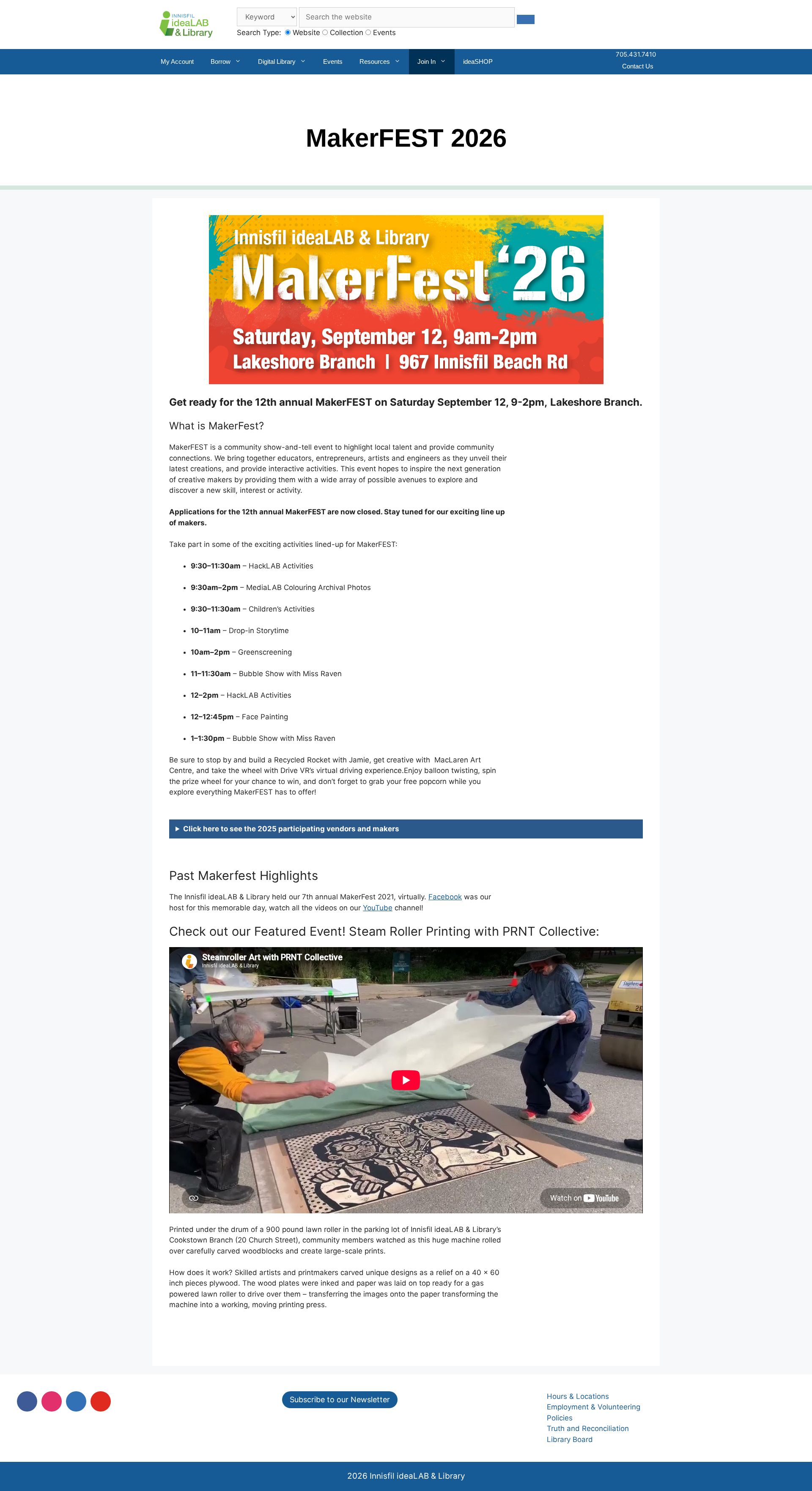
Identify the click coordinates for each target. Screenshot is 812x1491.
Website (305, 32)
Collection (345, 32)
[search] (526, 19)
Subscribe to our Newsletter (340, 1399)
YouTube (377, 908)
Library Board (570, 1439)
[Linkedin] (76, 1401)
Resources (374, 61)
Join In (426, 61)
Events (383, 32)
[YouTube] (101, 1401)
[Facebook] (27, 1401)
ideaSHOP (478, 61)
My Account (177, 61)
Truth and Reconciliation (588, 1428)
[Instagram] (51, 1401)
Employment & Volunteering (593, 1407)
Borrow (220, 61)
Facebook (445, 897)
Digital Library (277, 61)
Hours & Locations (578, 1396)
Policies (560, 1418)
